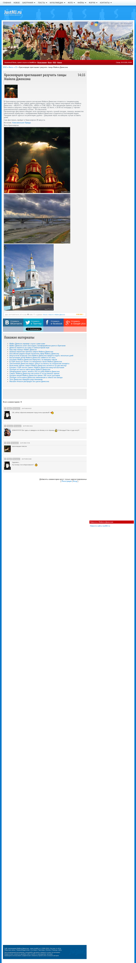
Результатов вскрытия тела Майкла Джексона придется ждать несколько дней (41, 356)
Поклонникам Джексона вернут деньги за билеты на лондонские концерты (39, 364)
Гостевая (34, 950)
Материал (16, 408)
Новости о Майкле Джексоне (101, 522)
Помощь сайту (57, 950)
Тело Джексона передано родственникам (25, 379)
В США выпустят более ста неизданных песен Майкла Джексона (35, 362)
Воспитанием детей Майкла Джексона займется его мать (32, 358)
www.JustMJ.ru (35, 948)
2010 (5, 67)
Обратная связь (9, 950)
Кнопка (48, 950)
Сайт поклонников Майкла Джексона (16, 948)
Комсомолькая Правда (21, 123)
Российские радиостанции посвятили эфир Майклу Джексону (34, 354)
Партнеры (41, 950)
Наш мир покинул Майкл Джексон (23, 350)
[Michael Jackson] (17, 12)
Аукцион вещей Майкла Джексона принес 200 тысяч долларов (34, 375)
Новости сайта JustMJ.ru (100, 526)
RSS (54, 62)
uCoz (59, 948)
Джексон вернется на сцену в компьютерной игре (29, 348)
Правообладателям (22, 950)
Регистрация (42, 62)
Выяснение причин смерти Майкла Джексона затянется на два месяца (37, 366)
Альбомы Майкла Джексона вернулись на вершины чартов (33, 360)
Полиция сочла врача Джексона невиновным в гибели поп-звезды (36, 377)
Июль (11, 67)
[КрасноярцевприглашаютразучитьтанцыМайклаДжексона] (35, 77)
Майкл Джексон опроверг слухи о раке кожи (27, 344)
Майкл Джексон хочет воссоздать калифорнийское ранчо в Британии (37, 346)
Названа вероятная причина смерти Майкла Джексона (31, 352)
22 (16, 67)
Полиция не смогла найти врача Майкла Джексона (29, 369)
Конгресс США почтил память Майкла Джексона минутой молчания (36, 367)
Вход (50, 62)
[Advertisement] (45, 394)
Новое (59, 62)
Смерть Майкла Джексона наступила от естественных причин (34, 373)
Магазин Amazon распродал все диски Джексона (29, 381)
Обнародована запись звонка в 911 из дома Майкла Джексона (34, 371)
